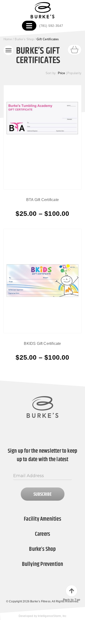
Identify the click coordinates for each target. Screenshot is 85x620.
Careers (42, 534)
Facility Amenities (42, 519)
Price (61, 73)
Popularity (74, 73)
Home (8, 39)
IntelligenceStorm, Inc (52, 616)
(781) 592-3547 (51, 26)
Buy (42, 213)
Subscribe (42, 494)
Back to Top (71, 599)
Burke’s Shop (24, 39)
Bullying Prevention (42, 564)
